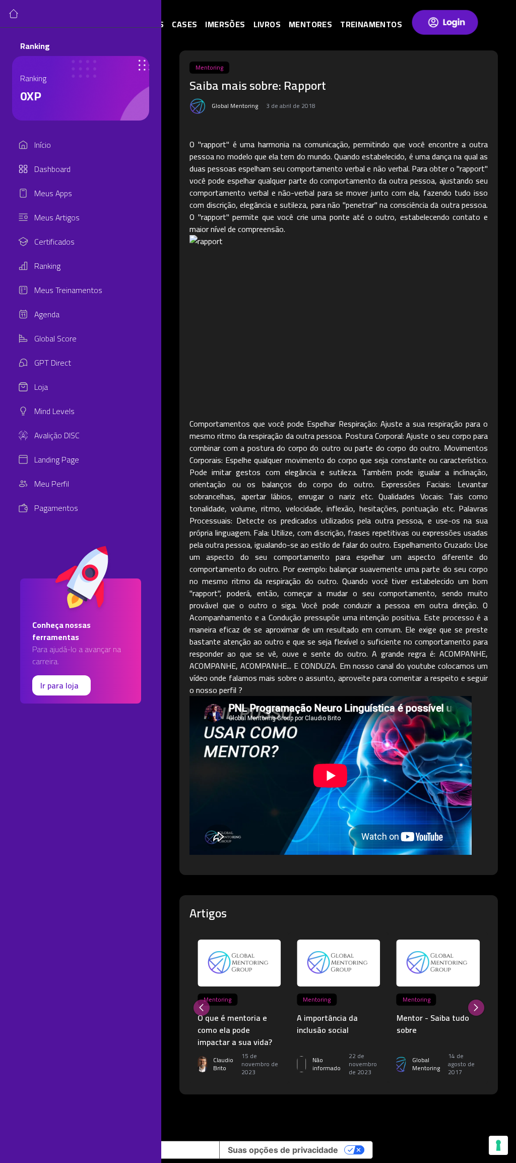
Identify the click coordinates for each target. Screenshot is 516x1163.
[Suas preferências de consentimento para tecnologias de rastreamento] (498, 1145)
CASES (184, 24)
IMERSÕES (225, 24)
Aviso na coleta (181, 1150)
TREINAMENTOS (371, 24)
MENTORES (310, 24)
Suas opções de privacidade (283, 1150)
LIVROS (267, 24)
